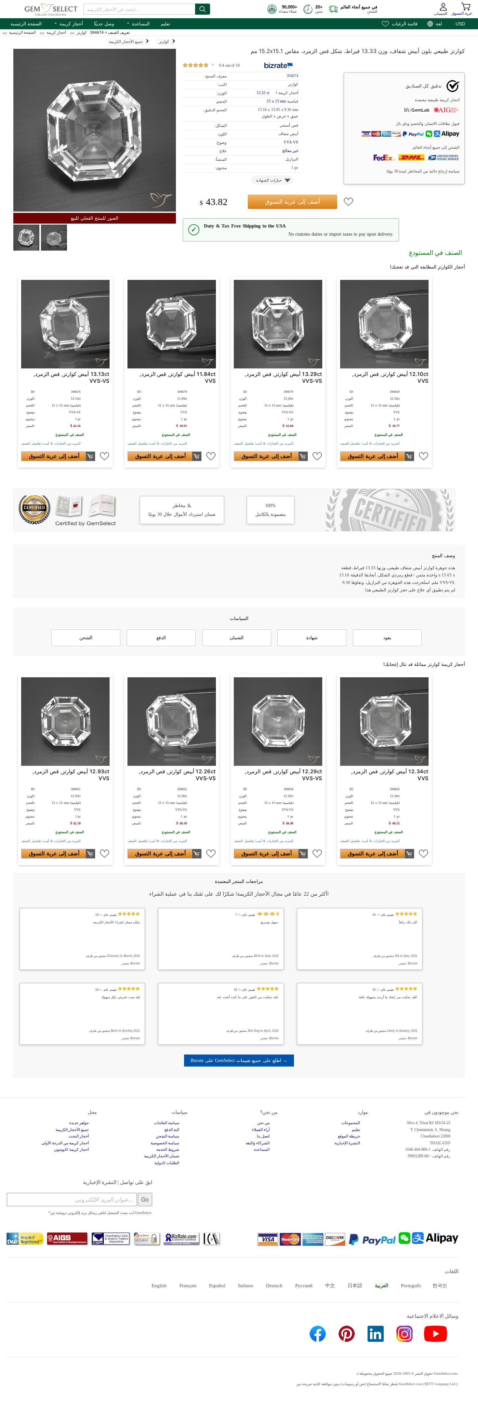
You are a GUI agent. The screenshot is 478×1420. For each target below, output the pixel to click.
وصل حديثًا (104, 23)
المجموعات (350, 1123)
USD (460, 23)
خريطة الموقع (349, 1136)
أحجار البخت (79, 1136)
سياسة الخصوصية (165, 1143)
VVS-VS (291, 142)
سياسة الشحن (167, 1136)
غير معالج (290, 151)
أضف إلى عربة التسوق (292, 201)
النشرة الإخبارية (347, 1143)
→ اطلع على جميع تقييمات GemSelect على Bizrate (239, 1060)
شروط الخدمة (167, 1149)
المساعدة (138, 23)
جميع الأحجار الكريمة (72, 1129)
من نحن (263, 1123)
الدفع (161, 637)
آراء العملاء (261, 1129)
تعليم (165, 23)
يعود (387, 637)
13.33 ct (263, 93)
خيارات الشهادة (269, 180)
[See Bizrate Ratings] (278, 65)
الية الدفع (172, 1129)
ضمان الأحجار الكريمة (161, 1156)
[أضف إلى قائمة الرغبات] (348, 202)
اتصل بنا (263, 1136)
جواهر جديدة (79, 1123)
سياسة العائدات (166, 1123)
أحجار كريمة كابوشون (71, 1149)
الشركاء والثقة (258, 1143)
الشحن (85, 637)
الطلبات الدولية (166, 1163)
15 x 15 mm (276, 101)
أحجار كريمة (68, 23)
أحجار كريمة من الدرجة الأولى (65, 1143)
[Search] (202, 9)
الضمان (237, 637)
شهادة (312, 637)
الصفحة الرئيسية (26, 23)
